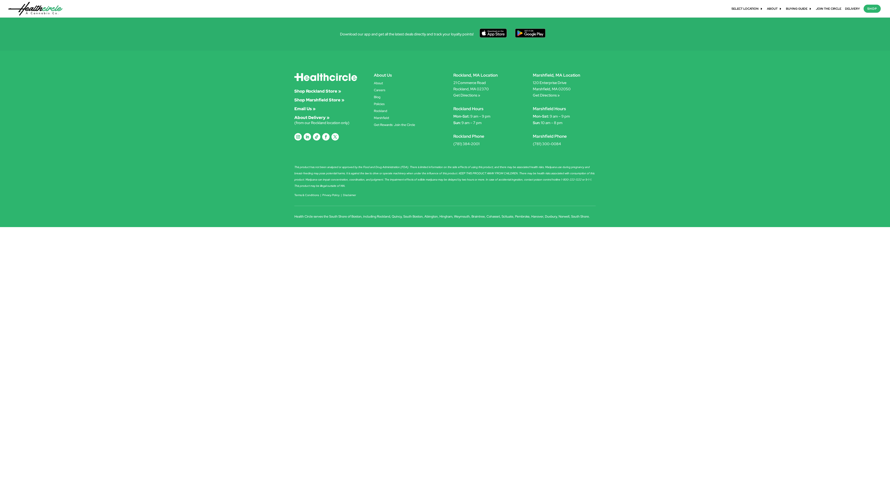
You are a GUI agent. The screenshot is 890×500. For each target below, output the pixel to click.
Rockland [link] (380, 111)
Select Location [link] (745, 9)
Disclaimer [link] (349, 195)
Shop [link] (872, 9)
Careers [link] (379, 90)
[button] (298, 137)
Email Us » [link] (305, 108)
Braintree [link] (478, 216)
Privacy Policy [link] (331, 195)
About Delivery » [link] (312, 117)
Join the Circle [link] (828, 9)
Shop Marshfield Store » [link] (319, 100)
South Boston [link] (413, 216)
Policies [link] (379, 104)
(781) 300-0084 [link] (547, 143)
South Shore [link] (580, 216)
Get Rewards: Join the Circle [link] (394, 125)
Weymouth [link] (462, 216)
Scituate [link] (507, 216)
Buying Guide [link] (796, 9)
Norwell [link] (564, 216)
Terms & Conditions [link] (306, 195)
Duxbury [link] (551, 216)
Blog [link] (377, 97)
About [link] (772, 9)
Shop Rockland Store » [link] (317, 91)
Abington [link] (431, 216)
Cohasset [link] (493, 216)
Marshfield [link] (381, 118)
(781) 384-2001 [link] (466, 143)
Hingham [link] (445, 216)
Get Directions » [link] (466, 95)
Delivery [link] (852, 9)
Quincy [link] (397, 216)
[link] (35, 8)
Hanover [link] (537, 216)
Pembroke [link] (522, 216)
